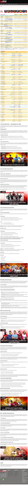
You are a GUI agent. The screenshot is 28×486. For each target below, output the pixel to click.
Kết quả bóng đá (17, 471)
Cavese (19, 105)
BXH (6, 4)
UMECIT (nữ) (14, 88)
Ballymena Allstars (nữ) (13, 110)
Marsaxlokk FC (14, 121)
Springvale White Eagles (10, 47)
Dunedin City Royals (20, 55)
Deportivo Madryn (14, 79)
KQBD (3, 4)
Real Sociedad (19, 111)
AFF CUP (16, 4)
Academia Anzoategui (13, 69)
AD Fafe (15, 98)
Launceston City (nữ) (10, 40)
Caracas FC (14, 68)
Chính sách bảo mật (10, 471)
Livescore (1, 4)
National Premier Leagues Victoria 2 (4, 36)
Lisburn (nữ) (19, 110)
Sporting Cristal (20, 93)
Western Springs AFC (7, 28)
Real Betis (14, 111)
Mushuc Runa (19, 53)
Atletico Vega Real (20, 81)
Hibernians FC (19, 121)
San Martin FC (14, 64)
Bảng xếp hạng (16, 473)
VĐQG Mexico (2, 31)
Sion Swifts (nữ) (20, 109)
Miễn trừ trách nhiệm (10, 472)
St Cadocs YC (14, 116)
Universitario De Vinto (20, 72)
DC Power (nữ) (19, 62)
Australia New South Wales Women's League (5, 45)
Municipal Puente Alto (13, 59)
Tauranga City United (10, 28)
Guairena (19, 85)
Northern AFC (19, 54)
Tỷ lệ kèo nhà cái (2, 464)
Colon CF (19, 78)
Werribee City (6, 47)
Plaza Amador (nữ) (20, 88)
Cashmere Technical (13, 55)
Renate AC (19, 107)
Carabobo (19, 68)
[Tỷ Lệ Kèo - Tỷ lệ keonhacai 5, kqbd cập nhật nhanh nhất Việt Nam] (3, 1)
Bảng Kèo (11, 4)
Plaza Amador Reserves (20, 64)
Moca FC (15, 81)
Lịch (5, 4)
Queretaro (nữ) (19, 71)
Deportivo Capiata (14, 85)
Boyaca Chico (19, 87)
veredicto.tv (25, 471)
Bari (15, 105)
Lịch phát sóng (16, 472)
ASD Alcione (14, 107)
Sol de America (14, 84)
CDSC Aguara (19, 59)
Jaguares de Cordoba (13, 87)
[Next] (27, 11)
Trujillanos (19, 69)
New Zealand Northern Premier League (4, 26)
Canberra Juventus (10, 42)
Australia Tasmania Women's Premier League (5, 38)
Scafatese (19, 106)
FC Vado (15, 104)
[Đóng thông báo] (27, 6)
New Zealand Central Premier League (4, 33)
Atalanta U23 (19, 104)
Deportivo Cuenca (14, 53)
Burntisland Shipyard (20, 116)
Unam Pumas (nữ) (14, 71)
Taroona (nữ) (7, 40)
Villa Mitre (19, 57)
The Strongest (14, 72)
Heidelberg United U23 (11, 19)
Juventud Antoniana (13, 57)
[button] (27, 1)
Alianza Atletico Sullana (13, 93)
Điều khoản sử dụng (10, 473)
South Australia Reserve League (4, 24)
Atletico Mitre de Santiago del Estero (22, 79)
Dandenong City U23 (7, 20)
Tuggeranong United (7, 42)
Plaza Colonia (14, 78)
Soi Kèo (14, 4)
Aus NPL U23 (2, 17)
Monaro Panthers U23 (11, 21)
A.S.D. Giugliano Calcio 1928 (13, 106)
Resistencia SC (19, 84)
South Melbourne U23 (6, 19)
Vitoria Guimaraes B (20, 98)
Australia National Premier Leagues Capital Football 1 (6, 41)
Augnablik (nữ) (14, 99)
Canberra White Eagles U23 (6, 21)
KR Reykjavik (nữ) (20, 99)
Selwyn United (14, 54)
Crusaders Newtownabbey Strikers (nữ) (11, 109)
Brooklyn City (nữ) (14, 62)
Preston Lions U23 (10, 20)
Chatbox (9, 4)
